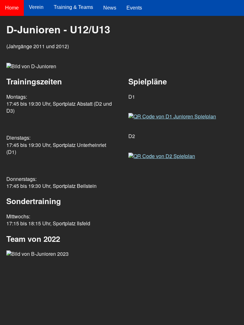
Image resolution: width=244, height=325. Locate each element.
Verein (36, 7)
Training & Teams (73, 7)
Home (12, 7)
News (109, 7)
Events (134, 7)
